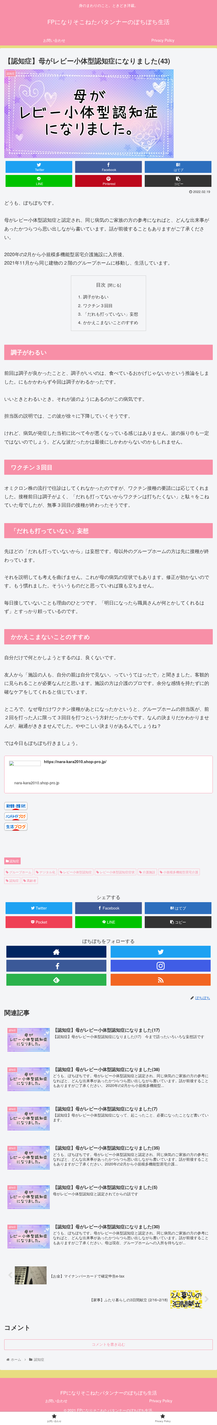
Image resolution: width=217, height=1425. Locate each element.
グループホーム (19, 872)
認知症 (14, 861)
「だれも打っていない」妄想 (110, 314)
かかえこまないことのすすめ (110, 322)
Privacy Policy (160, 1400)
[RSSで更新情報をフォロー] (161, 980)
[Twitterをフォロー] (161, 952)
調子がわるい (95, 296)
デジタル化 (47, 872)
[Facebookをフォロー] (56, 966)
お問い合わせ (56, 1400)
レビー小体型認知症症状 (117, 872)
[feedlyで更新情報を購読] (56, 980)
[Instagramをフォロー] (161, 966)
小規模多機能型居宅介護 (180, 872)
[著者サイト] (56, 952)
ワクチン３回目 (98, 305)
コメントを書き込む (108, 1344)
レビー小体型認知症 (77, 872)
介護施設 (148, 872)
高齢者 (31, 880)
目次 (101, 284)
